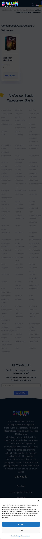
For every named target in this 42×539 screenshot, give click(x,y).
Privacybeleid (25, 536)
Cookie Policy (15, 536)
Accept (21, 524)
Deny (21, 531)
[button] (38, 500)
